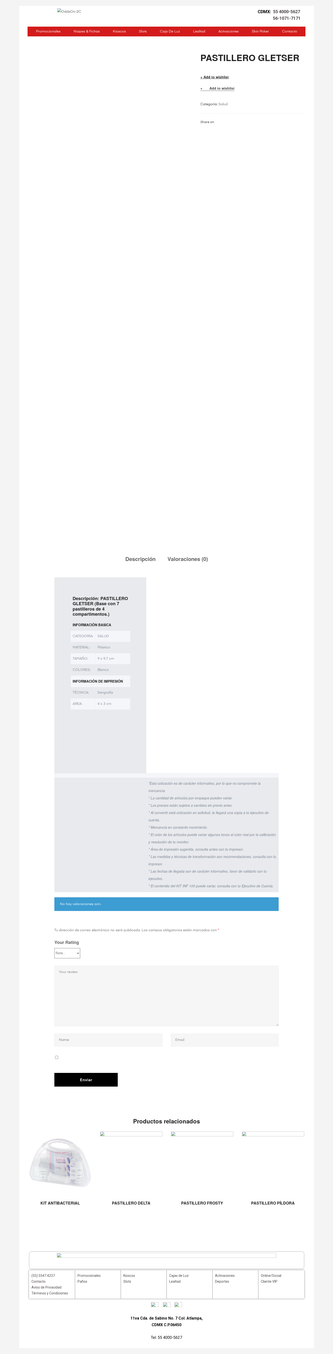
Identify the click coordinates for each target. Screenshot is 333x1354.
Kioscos (119, 31)
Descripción (140, 559)
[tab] (140, 559)
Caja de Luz (170, 31)
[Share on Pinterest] (248, 122)
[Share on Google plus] (242, 122)
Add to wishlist (216, 77)
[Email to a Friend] (254, 122)
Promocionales (48, 31)
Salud (223, 104)
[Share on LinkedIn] (230, 122)
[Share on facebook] (218, 122)
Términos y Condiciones (49, 1293)
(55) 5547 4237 (43, 1276)
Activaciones (228, 31)
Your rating (66, 942)
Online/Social (271, 1276)
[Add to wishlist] (85, 1137)
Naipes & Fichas (87, 31)
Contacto (289, 31)
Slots (143, 31)
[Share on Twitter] (224, 122)
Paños (82, 1281)
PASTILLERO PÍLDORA (273, 1203)
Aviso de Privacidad (46, 1287)
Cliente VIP (269, 1281)
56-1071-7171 (287, 18)
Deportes (222, 1281)
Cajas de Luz (179, 1276)
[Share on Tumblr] (236, 122)
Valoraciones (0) (187, 559)
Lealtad (199, 31)
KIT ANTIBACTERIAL (60, 1203)
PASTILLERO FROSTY (202, 1203)
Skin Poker (260, 31)
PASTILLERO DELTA (131, 1203)
